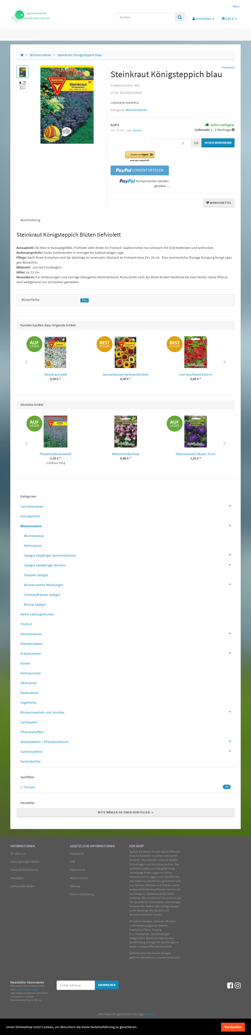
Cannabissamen (32, 506)
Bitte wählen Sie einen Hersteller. (124, 812)
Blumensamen (136, 110)
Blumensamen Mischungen (43, 585)
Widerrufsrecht (79, 878)
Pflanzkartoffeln (32, 732)
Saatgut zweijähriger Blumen (45, 565)
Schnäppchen (30, 516)
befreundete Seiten (22, 886)
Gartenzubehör (31, 751)
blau (84, 300)
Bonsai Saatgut (35, 604)
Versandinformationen (24, 869)
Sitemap (75, 886)
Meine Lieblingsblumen (37, 614)
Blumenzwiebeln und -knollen (42, 712)
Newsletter (17, 878)
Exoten (25, 663)
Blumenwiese (34, 536)
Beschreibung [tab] (30, 220)
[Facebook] (230, 985)
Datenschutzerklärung (26, 989)
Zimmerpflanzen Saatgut (42, 594)
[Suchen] (180, 17)
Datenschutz (77, 869)
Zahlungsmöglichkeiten (25, 861)
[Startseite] (22, 55)
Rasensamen (29, 692)
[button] (139, 156)
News (236, 6)
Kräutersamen (30, 653)
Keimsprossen (30, 673)
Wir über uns (18, 853)
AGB (72, 861)
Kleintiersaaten (31, 643)
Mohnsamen (33, 545)
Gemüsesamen (31, 634)
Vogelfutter (28, 702)
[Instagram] (238, 985)
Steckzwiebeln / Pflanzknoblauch (44, 742)
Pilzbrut (26, 624)
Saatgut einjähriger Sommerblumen (50, 555)
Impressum (77, 853)
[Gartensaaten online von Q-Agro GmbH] (46, 16)
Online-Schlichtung (82, 894)
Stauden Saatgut (36, 575)
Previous (26, 362)
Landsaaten (29, 722)
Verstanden (233, 1027)
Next (225, 362)
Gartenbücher (30, 761)
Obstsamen (28, 683)
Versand (137, 130)
